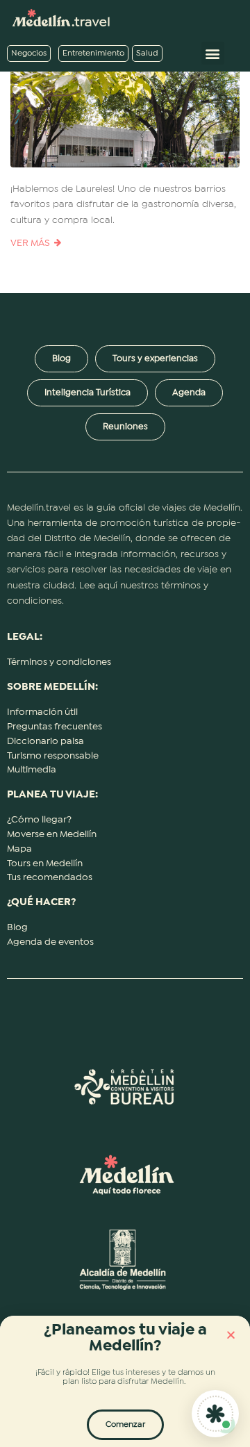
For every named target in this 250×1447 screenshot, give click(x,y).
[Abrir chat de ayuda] (215, 1413)
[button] (231, 1335)
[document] (125, 723)
